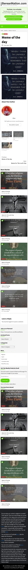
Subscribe (5, 380)
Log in (2, 356)
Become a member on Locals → (14, 19)
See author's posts (14, 124)
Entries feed (4, 359)
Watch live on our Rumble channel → (13, 16)
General (5, 34)
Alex (10, 45)
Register (3, 354)
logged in (10, 321)
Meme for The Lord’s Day (18, 162)
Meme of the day (5, 137)
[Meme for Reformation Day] (18, 134)
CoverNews (13, 567)
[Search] (26, 26)
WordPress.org (4, 363)
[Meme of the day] (7, 134)
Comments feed (5, 361)
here (2, 526)
